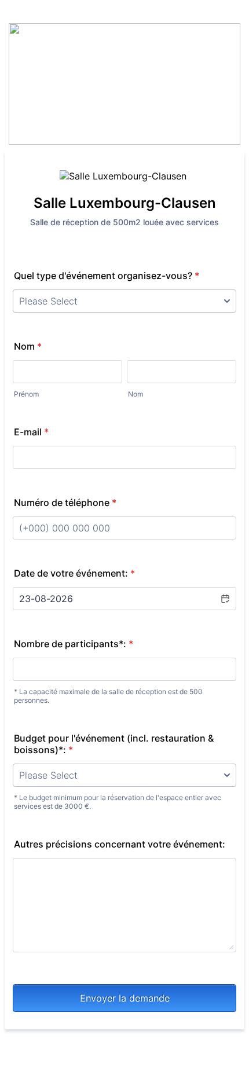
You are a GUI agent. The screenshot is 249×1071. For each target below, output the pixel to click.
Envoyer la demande (125, 998)
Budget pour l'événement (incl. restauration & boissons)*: (114, 743)
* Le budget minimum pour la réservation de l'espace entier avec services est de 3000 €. (117, 801)
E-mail (31, 432)
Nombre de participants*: (73, 644)
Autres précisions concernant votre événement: (119, 844)
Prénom (26, 394)
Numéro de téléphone (65, 502)
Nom (28, 346)
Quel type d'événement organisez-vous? (106, 275)
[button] (224, 598)
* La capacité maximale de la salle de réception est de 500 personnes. (108, 696)
